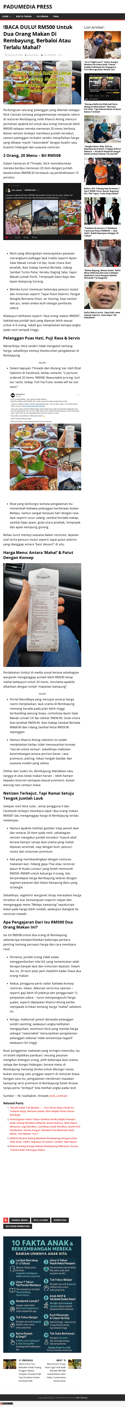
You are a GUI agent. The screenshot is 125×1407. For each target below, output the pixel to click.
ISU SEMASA (42, 16)
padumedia (33, 54)
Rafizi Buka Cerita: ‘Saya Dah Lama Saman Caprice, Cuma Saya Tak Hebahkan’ (102, 315)
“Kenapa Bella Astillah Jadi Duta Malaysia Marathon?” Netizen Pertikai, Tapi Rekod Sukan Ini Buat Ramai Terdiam (102, 108)
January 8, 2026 (15, 54)
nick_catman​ (58, 1096)
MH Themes (81, 1397)
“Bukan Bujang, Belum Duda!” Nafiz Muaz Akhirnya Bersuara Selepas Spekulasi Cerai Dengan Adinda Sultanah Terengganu (102, 274)
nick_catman (41, 1220)
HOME (5, 16)
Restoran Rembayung (18, 1226)
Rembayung (60, 1220)
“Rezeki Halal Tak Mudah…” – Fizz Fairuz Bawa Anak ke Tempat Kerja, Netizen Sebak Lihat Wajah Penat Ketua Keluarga (42, 1111)
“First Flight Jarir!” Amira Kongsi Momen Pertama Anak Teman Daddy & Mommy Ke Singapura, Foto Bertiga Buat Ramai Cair (101, 66)
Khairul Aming (20, 1220)
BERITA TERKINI (24, 16)
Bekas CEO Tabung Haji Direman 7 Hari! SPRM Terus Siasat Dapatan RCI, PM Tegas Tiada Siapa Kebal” (101, 191)
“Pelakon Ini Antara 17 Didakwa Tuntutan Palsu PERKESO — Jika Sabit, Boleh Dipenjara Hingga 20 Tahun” (101, 232)
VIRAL (56, 16)
